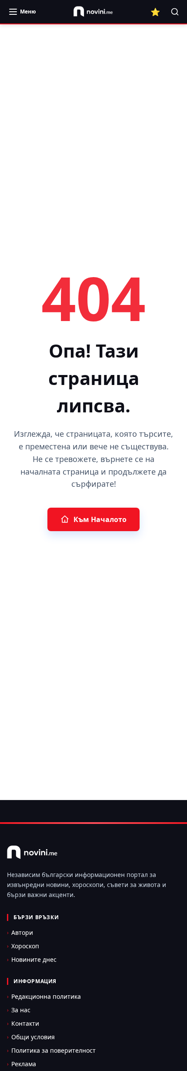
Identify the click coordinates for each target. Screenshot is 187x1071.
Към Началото (100, 519)
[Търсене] (175, 12)
